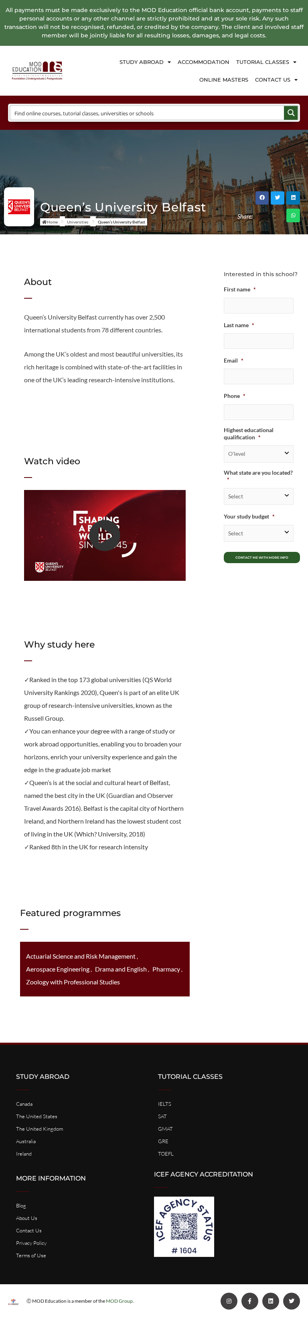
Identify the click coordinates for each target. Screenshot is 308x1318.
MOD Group (119, 1301)
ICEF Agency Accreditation (203, 1174)
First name (240, 289)
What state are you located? (258, 476)
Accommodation (203, 62)
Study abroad (42, 1076)
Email (233, 360)
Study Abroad (142, 62)
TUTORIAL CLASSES (190, 1076)
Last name (239, 325)
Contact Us (272, 79)
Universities (77, 221)
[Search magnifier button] (291, 113)
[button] (262, 198)
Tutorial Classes (262, 62)
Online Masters (223, 79)
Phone (234, 395)
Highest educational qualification (249, 433)
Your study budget (249, 516)
